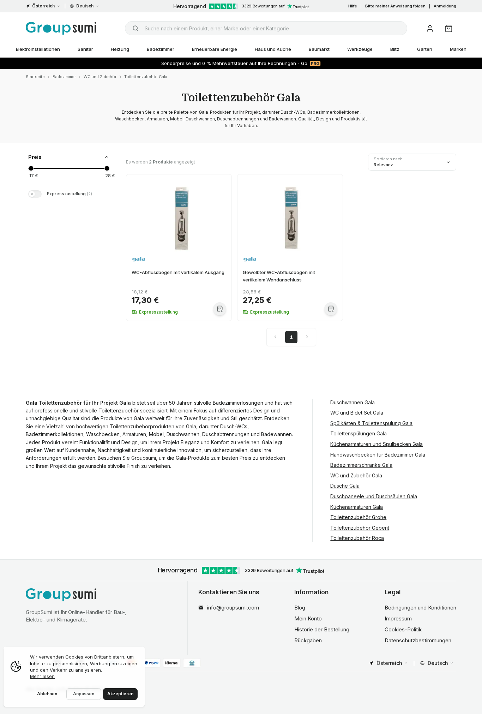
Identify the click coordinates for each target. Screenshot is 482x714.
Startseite (35, 76)
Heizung (120, 49)
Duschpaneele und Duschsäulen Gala (373, 496)
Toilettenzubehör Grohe (358, 517)
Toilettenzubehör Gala (145, 76)
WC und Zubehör (100, 76)
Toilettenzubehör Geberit (359, 528)
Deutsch (85, 5)
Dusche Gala (345, 486)
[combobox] (266, 28)
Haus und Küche (273, 49)
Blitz (394, 49)
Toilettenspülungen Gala (358, 433)
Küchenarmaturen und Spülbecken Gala (376, 444)
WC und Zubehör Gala (356, 475)
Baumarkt (319, 49)
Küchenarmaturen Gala (356, 507)
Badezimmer (160, 49)
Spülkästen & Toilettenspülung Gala (371, 423)
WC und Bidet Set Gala (356, 413)
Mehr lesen (42, 676)
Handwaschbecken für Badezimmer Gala (377, 455)
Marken (458, 49)
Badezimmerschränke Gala (361, 465)
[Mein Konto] (430, 28)
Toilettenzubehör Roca (357, 538)
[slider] (31, 168)
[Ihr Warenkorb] (448, 28)
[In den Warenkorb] (219, 308)
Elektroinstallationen (38, 49)
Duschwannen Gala (352, 402)
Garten (424, 49)
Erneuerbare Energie (214, 49)
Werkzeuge (360, 49)
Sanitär (85, 49)
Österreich (43, 5)
